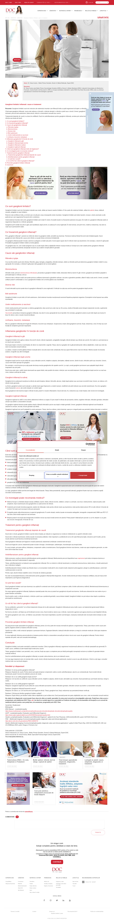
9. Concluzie (9, 165)
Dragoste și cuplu (60, 881)
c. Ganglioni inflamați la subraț (15, 145)
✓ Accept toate (82, 475)
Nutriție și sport (65, 10)
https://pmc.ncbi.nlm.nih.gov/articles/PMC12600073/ (21, 721)
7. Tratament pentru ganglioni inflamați (17, 153)
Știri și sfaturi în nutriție (34, 892)
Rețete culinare (33, 888)
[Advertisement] (31, 183)
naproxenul (81, 558)
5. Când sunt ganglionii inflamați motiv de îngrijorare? (22, 149)
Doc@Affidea (8, 881)
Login (90, 2)
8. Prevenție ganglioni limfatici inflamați (17, 163)
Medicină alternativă (22, 885)
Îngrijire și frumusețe (48, 885)
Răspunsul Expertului (10, 883)
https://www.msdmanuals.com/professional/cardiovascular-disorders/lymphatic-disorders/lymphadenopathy (38, 711)
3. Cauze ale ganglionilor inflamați (16, 125)
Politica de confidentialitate (96, 911)
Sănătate (53, 10)
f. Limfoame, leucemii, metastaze (16, 137)
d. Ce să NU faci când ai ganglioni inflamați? (20, 161)
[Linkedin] (63, 901)
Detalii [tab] (57, 450)
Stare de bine (75, 881)
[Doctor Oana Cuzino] (14, 11)
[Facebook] (44, 901)
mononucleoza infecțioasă (28, 273)
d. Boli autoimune (11, 133)
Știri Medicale (21, 890)
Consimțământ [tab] (30, 450)
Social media (57, 896)
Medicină (19, 17)
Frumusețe (78, 10)
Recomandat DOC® (72, 911)
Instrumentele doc (61, 2)
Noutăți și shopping (48, 883)
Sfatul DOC (20, 888)
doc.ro (7, 17)
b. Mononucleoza (11, 129)
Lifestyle (103, 10)
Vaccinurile (8, 313)
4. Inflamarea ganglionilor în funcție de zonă (19, 139)
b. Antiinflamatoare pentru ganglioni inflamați (20, 157)
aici (32, 700)
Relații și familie (91, 10)
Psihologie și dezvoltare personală (61, 884)
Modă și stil (46, 881)
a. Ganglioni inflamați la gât (15, 141)
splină (92, 210)
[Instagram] (51, 901)
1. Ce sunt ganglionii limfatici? (14, 121)
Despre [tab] (83, 450)
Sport (31, 890)
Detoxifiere (32, 881)
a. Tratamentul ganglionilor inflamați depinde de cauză (23, 155)
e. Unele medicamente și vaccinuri (17, 135)
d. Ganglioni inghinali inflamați (16, 147)
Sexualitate (58, 887)
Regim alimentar (33, 885)
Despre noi (52, 911)
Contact (34, 911)
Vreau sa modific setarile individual (57, 474)
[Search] (108, 2)
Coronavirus (20, 881)
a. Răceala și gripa (12, 127)
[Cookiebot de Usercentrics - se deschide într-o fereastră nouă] (87, 444)
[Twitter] (57, 901)
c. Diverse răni (10, 131)
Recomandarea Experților (91, 877)
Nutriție (31, 883)
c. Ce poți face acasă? (13, 159)
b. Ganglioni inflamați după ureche (17, 143)
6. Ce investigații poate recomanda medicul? (19, 151)
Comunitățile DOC (43, 2)
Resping (31, 475)
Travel (73, 885)
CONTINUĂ (57, 862)
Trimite (98, 832)
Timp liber (74, 883)
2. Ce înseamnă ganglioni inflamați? (16, 123)
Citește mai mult (12, 766)
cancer (18, 388)
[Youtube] (70, 901)
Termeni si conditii (15, 911)
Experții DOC (42, 10)
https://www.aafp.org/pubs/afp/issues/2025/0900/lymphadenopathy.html (27, 715)
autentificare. (29, 811)
